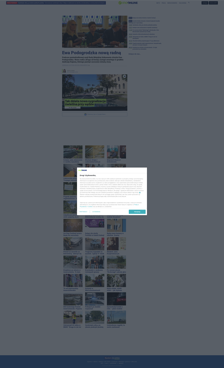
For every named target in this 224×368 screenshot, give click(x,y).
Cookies (90, 206)
